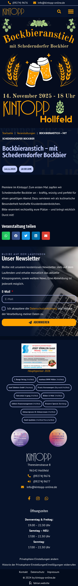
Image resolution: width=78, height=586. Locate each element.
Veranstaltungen (26, 133)
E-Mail (6, 291)
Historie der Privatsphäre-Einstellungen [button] (24, 564)
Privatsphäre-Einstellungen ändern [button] (39, 559)
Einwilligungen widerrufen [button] (61, 564)
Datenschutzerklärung (43, 308)
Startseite (7, 133)
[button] (70, 11)
